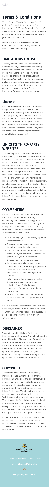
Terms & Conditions (17, 458)
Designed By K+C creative (24, 474)
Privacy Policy (35, 458)
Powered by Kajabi (24, 481)
